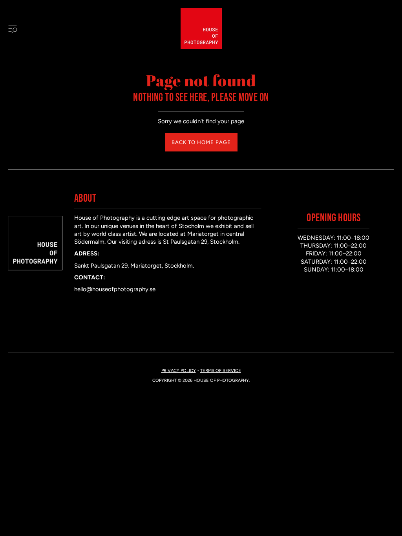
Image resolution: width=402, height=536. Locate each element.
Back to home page (201, 142)
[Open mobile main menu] (12, 28)
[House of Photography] (201, 28)
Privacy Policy (178, 370)
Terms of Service (220, 370)
